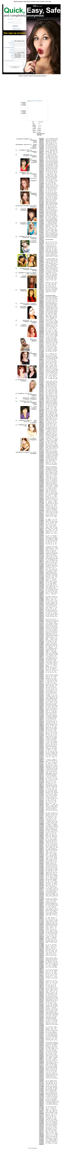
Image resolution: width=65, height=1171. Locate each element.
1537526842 (41, 591)
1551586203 (41, 565)
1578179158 (41, 812)
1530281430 (41, 1117)
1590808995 (41, 938)
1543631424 (41, 542)
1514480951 (41, 654)
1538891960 (41, 899)
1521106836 (41, 1095)
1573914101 (41, 289)
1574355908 (41, 483)
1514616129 (41, 239)
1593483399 (41, 327)
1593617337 (41, 448)
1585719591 (41, 712)
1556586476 (41, 665)
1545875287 (41, 677)
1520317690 (41, 423)
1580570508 (41, 425)
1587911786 (41, 574)
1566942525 (41, 846)
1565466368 (41, 672)
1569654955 (41, 1104)
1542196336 (41, 859)
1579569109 (41, 347)
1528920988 (41, 262)
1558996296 (41, 553)
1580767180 (41, 567)
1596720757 (41, 238)
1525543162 (41, 453)
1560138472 (41, 478)
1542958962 (41, 676)
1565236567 (41, 465)
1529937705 (41, 720)
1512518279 (41, 435)
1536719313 (41, 309)
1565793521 (41, 231)
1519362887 (41, 641)
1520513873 (41, 1022)
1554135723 (41, 255)
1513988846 (41, 520)
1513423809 (41, 670)
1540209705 (41, 306)
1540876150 (41, 149)
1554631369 (41, 703)
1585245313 (41, 494)
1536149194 (41, 684)
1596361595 (41, 686)
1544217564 (41, 664)
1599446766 (41, 1037)
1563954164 (41, 419)
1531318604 (41, 837)
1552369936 (41, 1119)
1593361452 (41, 798)
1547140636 (41, 573)
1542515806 (41, 222)
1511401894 (41, 627)
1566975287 (41, 1033)
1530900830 (41, 161)
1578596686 (41, 1017)
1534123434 (41, 563)
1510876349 (41, 708)
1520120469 (41, 821)
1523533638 (41, 250)
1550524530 (41, 175)
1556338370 (41, 294)
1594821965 (41, 804)
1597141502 (41, 370)
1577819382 (41, 855)
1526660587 (41, 620)
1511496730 (41, 1009)
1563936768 (41, 955)
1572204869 (41, 1086)
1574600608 (41, 832)
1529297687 (41, 739)
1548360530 (41, 753)
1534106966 (41, 678)
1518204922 (41, 461)
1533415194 (41, 277)
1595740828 (41, 1038)
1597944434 (41, 310)
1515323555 (41, 731)
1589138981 (41, 410)
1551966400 (41, 643)
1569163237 (41, 904)
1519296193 (41, 538)
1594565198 (41, 237)
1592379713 (41, 762)
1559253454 (41, 1085)
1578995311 (41, 280)
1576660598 (41, 771)
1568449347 (41, 197)
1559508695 (41, 592)
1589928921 (41, 841)
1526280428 (41, 459)
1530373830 (41, 1118)
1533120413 (41, 1074)
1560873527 (41, 969)
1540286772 (41, 817)
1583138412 (41, 1106)
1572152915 (41, 875)
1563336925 (41, 389)
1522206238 (41, 926)
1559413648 (41, 328)
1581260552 (41, 639)
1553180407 (41, 874)
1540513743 (41, 626)
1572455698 (41, 442)
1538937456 (41, 640)
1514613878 (41, 750)
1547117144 (41, 214)
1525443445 (41, 609)
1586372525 (41, 986)
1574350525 (41, 200)
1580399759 (41, 475)
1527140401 (41, 810)
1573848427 (41, 232)
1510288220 (41, 828)
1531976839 (41, 433)
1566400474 (41, 359)
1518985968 (41, 824)
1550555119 (41, 334)
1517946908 (41, 945)
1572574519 (41, 919)
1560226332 (41, 917)
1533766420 (41, 1061)
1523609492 (41, 1054)
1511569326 (41, 285)
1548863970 (41, 416)
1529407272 (41, 282)
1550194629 (41, 530)
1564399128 (41, 740)
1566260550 (41, 1102)
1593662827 (41, 157)
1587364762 (41, 521)
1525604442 (41, 604)
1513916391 (41, 514)
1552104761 (41, 458)
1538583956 (41, 649)
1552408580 (41, 183)
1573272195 (41, 291)
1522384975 (41, 1129)
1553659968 (41, 642)
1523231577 (41, 974)
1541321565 (41, 1132)
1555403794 (41, 730)
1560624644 (41, 384)
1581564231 (41, 1047)
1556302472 (41, 1076)
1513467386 (41, 312)
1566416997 (41, 1100)
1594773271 (41, 181)
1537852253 (41, 189)
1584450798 (41, 717)
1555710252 (41, 496)
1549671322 (41, 513)
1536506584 (41, 151)
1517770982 (41, 211)
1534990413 (41, 645)
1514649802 (41, 431)
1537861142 (41, 916)
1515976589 (41, 1069)
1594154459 (41, 471)
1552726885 (41, 988)
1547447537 (41, 451)
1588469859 (41, 212)
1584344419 (41, 981)
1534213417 (41, 683)
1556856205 (41, 485)
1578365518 (41, 432)
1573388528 (41, 505)
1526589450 (41, 742)
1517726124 (41, 1082)
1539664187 (41, 705)
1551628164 (41, 711)
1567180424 (41, 482)
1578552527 (41, 925)
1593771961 (41, 948)
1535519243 (41, 396)
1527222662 (41, 825)
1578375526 (41, 973)
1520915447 (41, 172)
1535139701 (41, 519)
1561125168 (41, 570)
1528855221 (41, 406)
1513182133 (41, 559)
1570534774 (41, 774)
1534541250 (41, 673)
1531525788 (41, 831)
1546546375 (41, 718)
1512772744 (41, 511)
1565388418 (41, 811)
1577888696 (41, 532)
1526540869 (41, 321)
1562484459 (41, 651)
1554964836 (41, 659)
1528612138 (41, 608)
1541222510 (41, 335)
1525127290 (41, 1083)
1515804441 (41, 752)
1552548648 (41, 426)
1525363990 (41, 296)
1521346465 (41, 588)
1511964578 (41, 849)
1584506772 (41, 888)
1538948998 (41, 460)
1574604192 (41, 1121)
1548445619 (41, 583)
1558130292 (41, 698)
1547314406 (41, 584)
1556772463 (41, 230)
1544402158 (41, 697)
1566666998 (41, 331)
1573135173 (41, 1138)
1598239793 (41, 548)
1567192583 (41, 648)
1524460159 (41, 220)
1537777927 (41, 392)
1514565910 (41, 735)
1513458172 (41, 935)
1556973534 (41, 225)
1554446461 (41, 207)
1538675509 (41, 1075)
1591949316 (41, 1019)
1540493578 (41, 597)
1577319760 (41, 989)
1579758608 (41, 729)
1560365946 (41, 215)
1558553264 (41, 880)
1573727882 (41, 1087)
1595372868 (41, 951)
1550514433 (41, 379)
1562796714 (41, 723)
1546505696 (41, 628)
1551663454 (41, 715)
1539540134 (41, 748)
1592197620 (41, 372)
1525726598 (41, 503)
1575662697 (41, 866)
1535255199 (41, 350)
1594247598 (41, 633)
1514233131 (41, 788)
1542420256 (41, 495)
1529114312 (41, 1066)
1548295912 (41, 476)
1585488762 (41, 1144)
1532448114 (41, 596)
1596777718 (41, 348)
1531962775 (41, 900)
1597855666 (41, 378)
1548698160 (41, 582)
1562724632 (41, 150)
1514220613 (41, 815)
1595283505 (41, 1079)
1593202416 (41, 523)
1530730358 (41, 721)
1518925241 (41, 1018)
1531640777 (41, 420)
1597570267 (41, 658)
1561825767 (41, 314)
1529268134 (41, 1060)
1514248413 (41, 1089)
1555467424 (41, 377)
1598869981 (41, 422)
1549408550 (41, 1062)
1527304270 (41, 636)
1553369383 (41, 385)
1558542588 (41, 893)
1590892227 (41, 656)
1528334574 (41, 1023)
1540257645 (41, 1101)
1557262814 (41, 892)
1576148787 (41, 716)
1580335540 (41, 287)
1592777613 (41, 1003)
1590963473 (41, 568)
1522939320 (41, 143)
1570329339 (41, 163)
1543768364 (41, 1088)
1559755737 (41, 589)
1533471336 (41, 408)
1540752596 (41, 934)
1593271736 (41, 343)
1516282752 (41, 156)
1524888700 (41, 398)
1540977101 (41, 689)
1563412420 (41, 168)
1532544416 (41, 524)
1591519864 (41, 413)
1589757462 (41, 805)
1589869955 (41, 1057)
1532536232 (41, 1016)
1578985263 (41, 303)
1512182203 (41, 755)
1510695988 (41, 823)
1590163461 (41, 918)
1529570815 (41, 923)
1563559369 (41, 871)
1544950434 (41, 907)
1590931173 (41, 152)
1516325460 (41, 932)
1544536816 (41, 965)
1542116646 (41, 1004)
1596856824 (41, 856)
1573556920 (41, 145)
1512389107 (41, 758)
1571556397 (41, 622)
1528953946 (41, 915)
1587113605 (41, 754)
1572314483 (41, 182)
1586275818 (41, 1098)
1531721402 (41, 862)
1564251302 (41, 618)
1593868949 (41, 761)
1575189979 (41, 869)
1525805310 (41, 785)
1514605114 (41, 667)
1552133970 (41, 324)
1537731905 (41, 780)
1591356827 (41, 571)
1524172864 (41, 660)
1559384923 (41, 174)
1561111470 (41, 632)
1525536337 (41, 338)
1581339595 (41, 138)
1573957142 (41, 274)
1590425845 (41, 913)
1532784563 (41, 219)
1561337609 (41, 1097)
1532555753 (41, 488)
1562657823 (41, 834)
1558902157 (41, 702)
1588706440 (41, 699)
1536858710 (41, 477)
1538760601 (41, 439)
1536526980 (41, 479)
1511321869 (41, 947)
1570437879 (41, 1020)
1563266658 (41, 879)
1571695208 (41, 307)
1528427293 (41, 954)
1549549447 (41, 848)
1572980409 (41, 224)
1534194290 (41, 695)
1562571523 (41, 611)
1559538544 (41, 1126)
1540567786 (41, 894)
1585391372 (41, 736)
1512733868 (41, 508)
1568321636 (41, 987)
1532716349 (41, 235)
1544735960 (41, 953)
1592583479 (41, 463)
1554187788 (41, 346)
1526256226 (41, 539)
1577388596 (41, 944)
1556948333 (41, 963)
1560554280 (41, 249)
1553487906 (41, 354)
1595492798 (41, 655)
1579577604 (41, 201)
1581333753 (41, 195)
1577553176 (41, 797)
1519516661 (41, 1012)
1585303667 (41, 777)
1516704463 (41, 1143)
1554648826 (41, 966)
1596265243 (41, 1051)
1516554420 (41, 728)
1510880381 (41, 725)
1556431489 (41, 747)
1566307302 (41, 444)
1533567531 (41, 497)
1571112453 (41, 816)
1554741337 (41, 263)
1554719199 (41, 397)
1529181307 (41, 259)
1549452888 (41, 510)
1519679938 (41, 364)
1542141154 (41, 144)
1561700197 (41, 690)
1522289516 (41, 415)
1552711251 (41, 1064)
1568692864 (41, 593)
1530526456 (41, 243)
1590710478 (41, 500)
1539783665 (41, 337)
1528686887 (41, 598)
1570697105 (41, 610)
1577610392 (41, 470)
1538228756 (41, 402)
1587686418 (41, 366)
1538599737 (41, 226)
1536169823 (41, 765)
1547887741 (41, 162)
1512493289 (41, 213)
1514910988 (41, 1042)
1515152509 (41, 1114)
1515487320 (41, 984)
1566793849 (41, 577)
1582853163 (41, 786)
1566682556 (41, 270)
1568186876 (41, 566)
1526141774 (41, 891)
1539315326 (41, 491)
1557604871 (41, 1035)
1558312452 (41, 624)
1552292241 (41, 827)
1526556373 (41, 760)
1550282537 (41, 1111)
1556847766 (41, 391)
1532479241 (41, 819)
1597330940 (41, 351)
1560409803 (41, 429)
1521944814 (41, 982)
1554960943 (41, 260)
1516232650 (41, 1127)
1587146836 (41, 943)
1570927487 (41, 998)
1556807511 (41, 850)
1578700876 (41, 734)
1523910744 (41, 793)
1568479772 (41, 428)
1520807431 (41, 706)
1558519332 (41, 199)
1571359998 (41, 269)
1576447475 (41, 928)
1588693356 (41, 910)
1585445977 (41, 244)
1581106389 (41, 193)
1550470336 (41, 547)
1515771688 (41, 555)
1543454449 (41, 727)
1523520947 (41, 1049)
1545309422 (41, 901)
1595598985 (41, 452)
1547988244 (41, 1056)
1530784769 (41, 167)
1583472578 (41, 980)
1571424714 (41, 527)
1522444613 (41, 929)
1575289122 (41, 256)
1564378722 (41, 602)
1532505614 (41, 1024)
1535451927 (41, 1013)
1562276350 (41, 937)
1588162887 (41, 1055)
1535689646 (41, 873)
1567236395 (41, 991)
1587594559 (41, 1041)
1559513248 (41, 266)
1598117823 (41, 737)
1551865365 (41, 318)
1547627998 (41, 240)
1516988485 (41, 787)
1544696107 (41, 647)
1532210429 (41, 203)
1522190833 (41, 1080)
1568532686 (41, 409)
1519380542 (41, 773)
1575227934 (41, 233)
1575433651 (41, 865)
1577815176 (41, 534)
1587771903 (41, 360)
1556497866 (41, 767)
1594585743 (41, 905)
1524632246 (41, 843)
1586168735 (41, 836)
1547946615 (41, 768)
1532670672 (41, 272)
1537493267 (41, 1000)
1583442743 (41, 371)
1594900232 (41, 159)
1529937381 (41, 853)
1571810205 (41, 1048)
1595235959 (41, 515)
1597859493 (41, 202)
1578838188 (41, 835)
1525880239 (41, 769)
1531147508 (41, 489)
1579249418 (41, 791)
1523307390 (41, 1029)
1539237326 (41, 878)
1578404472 (41, 792)
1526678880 (41, 356)
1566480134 (41, 414)
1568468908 (41, 1113)
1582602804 (41, 1136)
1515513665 (41, 1026)
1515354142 (41, 679)
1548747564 (41, 979)
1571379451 (41, 749)
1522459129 (41, 208)
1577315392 (41, 898)
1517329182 (41, 920)
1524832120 (41, 956)
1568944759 (41, 968)
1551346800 (41, 579)
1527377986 (41, 1108)
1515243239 (41, 580)
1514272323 (41, 464)
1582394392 (41, 950)
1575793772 (41, 733)
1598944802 (41, 612)
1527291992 (41, 522)
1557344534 (41, 362)
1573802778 (41, 852)
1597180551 (41, 227)
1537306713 (41, 886)
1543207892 (41, 300)
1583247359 (41, 590)
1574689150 (41, 818)
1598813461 (41, 171)
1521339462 (41, 1137)
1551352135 (41, 509)
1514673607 (41, 635)
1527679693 (41, 704)
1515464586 (41, 557)
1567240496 (41, 997)
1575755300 (41, 576)
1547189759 (41, 876)
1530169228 (41, 912)
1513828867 (41, 257)
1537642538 (41, 1063)
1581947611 (41, 1112)
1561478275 (41, 868)
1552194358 (41, 1077)
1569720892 (41, 867)
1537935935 (41, 353)
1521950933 (41, 551)
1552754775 (41, 605)
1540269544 (41, 830)
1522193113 (41, 764)
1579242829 (41, 634)
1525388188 (41, 1120)
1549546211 (41, 276)
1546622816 (41, 368)
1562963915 (41, 746)
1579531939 (41, 552)
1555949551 (41, 674)
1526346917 (41, 345)
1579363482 (41, 517)
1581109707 (41, 446)
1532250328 (41, 942)
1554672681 (41, 691)
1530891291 (41, 1067)
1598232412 (41, 595)
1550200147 (41, 221)
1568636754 (41, 252)
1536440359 (41, 545)
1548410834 (41, 546)
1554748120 (41, 176)
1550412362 (41, 603)
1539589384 (41, 722)
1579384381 (41, 1141)
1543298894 (41, 186)
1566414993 (41, 985)
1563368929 (41, 967)
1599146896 (41, 1135)
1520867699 (41, 302)
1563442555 (41, 484)
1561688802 (41, 456)
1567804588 (41, 924)
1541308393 (41, 304)
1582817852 (41, 861)
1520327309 (41, 320)
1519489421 (41, 1072)
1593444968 (41, 838)
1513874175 (41, 358)
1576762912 (41, 796)
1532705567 (41, 808)
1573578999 (41, 400)
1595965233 (41, 467)
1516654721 (41, 959)
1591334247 (41, 283)
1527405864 (41, 1091)
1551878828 (41, 381)
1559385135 (41, 278)
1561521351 (41, 504)
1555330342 (41, 281)
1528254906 (41, 147)
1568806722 (41, 190)
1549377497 (41, 140)
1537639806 (41, 466)
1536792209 (41, 502)
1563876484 (41, 800)
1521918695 (41, 666)
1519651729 (41, 407)
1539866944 (41, 332)
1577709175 (41, 375)
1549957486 (41, 585)
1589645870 (41, 1105)
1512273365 (41, 822)
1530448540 (41, 297)
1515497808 (41, 578)
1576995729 (41, 1006)
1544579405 (41, 1068)
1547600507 (41, 268)
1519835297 (41, 743)
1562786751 (41, 970)
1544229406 (41, 241)
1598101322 (41, 155)
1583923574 (41, 388)
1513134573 (41, 158)
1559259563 (41, 692)
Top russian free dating (50, 295)
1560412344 (41, 999)
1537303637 (41, 1031)
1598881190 (41, 301)
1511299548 (41, 194)
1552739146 (41, 978)
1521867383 (41, 293)
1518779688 (41, 473)
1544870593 (41, 882)
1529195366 (41, 906)
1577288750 (41, 922)
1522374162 (41, 896)
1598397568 (41, 1073)
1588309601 (41, 490)
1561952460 (41, 558)
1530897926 (41, 295)
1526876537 (41, 142)
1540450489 (41, 778)
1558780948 (41, 653)
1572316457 (41, 344)
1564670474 (41, 501)
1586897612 (41, 709)
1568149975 (41, 376)
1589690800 (41, 139)
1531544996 (41, 564)
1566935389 (41, 187)
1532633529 (41, 441)
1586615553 (41, 617)
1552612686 (41, 671)
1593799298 (41, 700)
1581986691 (41, 498)
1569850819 (41, 972)
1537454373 (41, 245)
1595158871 (41, 693)
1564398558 (41, 1070)
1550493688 (41, 1139)
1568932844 (41, 621)
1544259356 (41, 258)
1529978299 (41, 842)
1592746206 (41, 1093)
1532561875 (41, 447)
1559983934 (41, 572)
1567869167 (41, 637)
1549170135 (41, 681)
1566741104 (41, 646)
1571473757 (41, 890)
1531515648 (41, 1142)
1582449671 (41, 472)
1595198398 (41, 601)
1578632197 (41, 1043)
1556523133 (41, 840)
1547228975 (41, 857)
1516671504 (41, 507)
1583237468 (41, 930)
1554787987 (41, 607)
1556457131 (41, 234)
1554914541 (41, 884)
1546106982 (41, 486)
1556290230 (41, 994)
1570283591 (41, 957)
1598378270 (41, 560)
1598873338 (41, 1124)
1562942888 (41, 1032)
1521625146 (41, 275)
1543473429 (41, 1010)
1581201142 (41, 528)
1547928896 (41, 387)
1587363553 (41, 322)
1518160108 (41, 662)
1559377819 (41, 308)
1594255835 (41, 395)
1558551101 (41, 1036)
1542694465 (41, 246)
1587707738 (41, 854)
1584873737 (41, 784)
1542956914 (41, 615)
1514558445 (41, 809)
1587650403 (41, 652)
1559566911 (41, 872)
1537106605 (41, 313)
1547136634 (41, 326)
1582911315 (41, 417)
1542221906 (41, 781)
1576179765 (41, 623)
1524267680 (41, 329)
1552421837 (41, 1125)
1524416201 (41, 1110)
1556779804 (41, 710)
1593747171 (41, 756)
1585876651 (41, 802)
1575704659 (41, 1039)
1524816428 (41, 228)
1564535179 (41, 1130)
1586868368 (41, 480)
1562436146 (41, 427)
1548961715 (41, 1133)
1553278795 (41, 976)
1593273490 (41, 813)
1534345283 (41, 940)
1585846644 (41, 903)
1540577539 (41, 412)
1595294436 (41, 177)
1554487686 (41, 962)
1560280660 (41, 961)
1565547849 (41, 146)
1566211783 (41, 779)
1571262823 (41, 352)
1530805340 (41, 724)
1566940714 (41, 188)
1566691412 (41, 949)
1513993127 (41, 184)
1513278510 (41, 363)
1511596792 (41, 325)
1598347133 (41, 369)
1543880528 (41, 759)
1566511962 (41, 1005)
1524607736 (41, 316)
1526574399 (41, 887)
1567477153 (41, 799)
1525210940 (41, 247)
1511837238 (41, 541)
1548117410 (41, 284)
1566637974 (41, 529)
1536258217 (41, 434)
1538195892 (41, 540)
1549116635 (41, 1001)
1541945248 (41, 454)
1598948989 (41, 205)
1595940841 (41, 341)
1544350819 (41, 696)
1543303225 (41, 178)
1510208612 (41, 1053)
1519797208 (41, 544)
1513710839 (41, 1007)
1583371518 (41, 251)
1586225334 (41, 401)
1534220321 (41, 170)
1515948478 (41, 1028)
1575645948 (41, 180)
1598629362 (41, 992)
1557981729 (41, 783)
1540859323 (41, 1050)
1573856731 (41, 744)
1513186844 (41, 264)
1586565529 (41, 206)
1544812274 (41, 421)
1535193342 (41, 909)
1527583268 (41, 169)
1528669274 (41, 265)
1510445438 (41, 993)
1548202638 (41, 165)
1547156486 (41, 931)
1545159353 (41, 390)
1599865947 (41, 863)
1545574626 (41, 806)
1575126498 (41, 438)
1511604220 (41, 1099)
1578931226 (41, 403)
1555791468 (41, 450)
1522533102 (41, 881)
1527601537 (41, 218)
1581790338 (41, 790)
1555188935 (41, 803)
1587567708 (41, 1014)
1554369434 (41, 1044)
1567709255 (41, 772)
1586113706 (41, 394)
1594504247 (41, 975)
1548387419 (41, 533)
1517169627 (41, 383)
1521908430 (41, 445)
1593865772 (41, 209)
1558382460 (41, 457)
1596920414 (41, 936)
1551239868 (41, 1123)
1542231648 (41, 586)
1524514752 (41, 680)
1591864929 (41, 1011)
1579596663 (41, 535)
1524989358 (41, 373)
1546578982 (41, 885)
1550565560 (41, 630)
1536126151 (41, 382)
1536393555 (41, 741)
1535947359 (41, 319)
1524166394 (41, 290)
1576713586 (41, 685)
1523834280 (41, 333)
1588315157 (41, 1116)
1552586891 (41, 599)
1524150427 (41, 911)
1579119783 (41, 469)
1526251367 (41, 315)
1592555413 (41, 629)
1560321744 (41, 614)
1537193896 (41, 153)
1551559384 (41, 196)
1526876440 (41, 860)
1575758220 (41, 1092)
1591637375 (41, 668)
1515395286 (41, 794)
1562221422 (41, 253)
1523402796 (41, 357)
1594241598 (41, 1045)
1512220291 (41, 714)
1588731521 (41, 536)
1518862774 (41, 561)
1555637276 (41, 436)
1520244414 (41, 897)
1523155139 (41, 661)
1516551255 (41, 1131)
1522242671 (41, 339)
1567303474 (41, 687)
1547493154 (41, 492)
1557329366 (41, 1107)
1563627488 (41, 616)
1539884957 (41, 216)
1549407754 (41, 440)
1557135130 (41, 526)
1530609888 (41, 1094)
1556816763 (41, 1081)
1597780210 (41, 365)
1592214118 (41, 191)
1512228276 (41, 960)
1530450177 (41, 844)
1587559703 (41, 164)
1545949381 (41, 995)
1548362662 (41, 549)
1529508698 (41, 1025)
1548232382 (41, 404)
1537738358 (41, 271)
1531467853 (41, 299)
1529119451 (41, 340)
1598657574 (41, 288)
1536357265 (41, 554)
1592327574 (41, 941)
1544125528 (41, 829)
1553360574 (41, 847)
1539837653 (41, 766)
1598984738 (41, 1058)
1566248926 (41, 1030)
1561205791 (41, 516)
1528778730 (41, 775)
